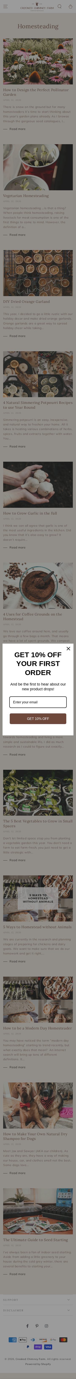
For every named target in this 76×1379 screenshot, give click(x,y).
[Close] (68, 649)
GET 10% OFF (38, 719)
